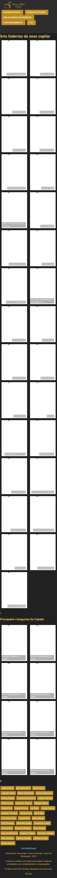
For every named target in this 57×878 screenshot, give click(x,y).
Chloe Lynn (7, 803)
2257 (34, 856)
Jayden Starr (8, 793)
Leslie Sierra (48, 808)
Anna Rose (38, 788)
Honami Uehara (46, 833)
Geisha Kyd (26, 813)
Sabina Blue (7, 788)
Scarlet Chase (27, 833)
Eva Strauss (8, 823)
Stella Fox (7, 808)
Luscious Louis (42, 823)
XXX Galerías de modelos (17, 17)
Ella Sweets (8, 838)
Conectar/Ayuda (35, 853)
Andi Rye (39, 813)
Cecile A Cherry (24, 803)
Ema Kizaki (39, 828)
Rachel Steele (24, 838)
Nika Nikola (38, 818)
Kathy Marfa (8, 843)
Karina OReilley (23, 828)
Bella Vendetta (25, 793)
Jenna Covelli (41, 838)
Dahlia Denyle (45, 798)
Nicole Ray (7, 828)
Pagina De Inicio (12, 12)
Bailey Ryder (8, 798)
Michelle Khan (24, 823)
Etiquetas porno (36, 12)
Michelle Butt (23, 788)
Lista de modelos (13, 22)
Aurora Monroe (9, 833)
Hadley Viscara (9, 813)
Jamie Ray (24, 818)
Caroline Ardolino (26, 798)
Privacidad (21, 853)
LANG (31, 22)
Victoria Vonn (9, 818)
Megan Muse (41, 803)
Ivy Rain (34, 808)
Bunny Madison (44, 793)
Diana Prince (21, 808)
